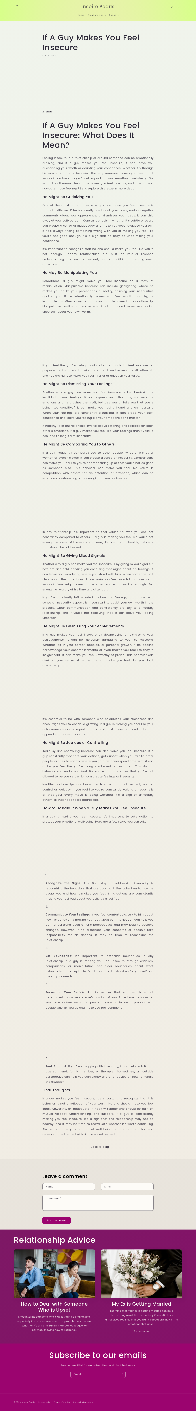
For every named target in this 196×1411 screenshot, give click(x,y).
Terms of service (62, 1402)
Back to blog (100, 1147)
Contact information (83, 1402)
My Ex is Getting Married (142, 1304)
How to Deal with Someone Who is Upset (54, 1307)
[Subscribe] (122, 1374)
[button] (17, 6)
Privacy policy (45, 1402)
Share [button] (49, 111)
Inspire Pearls (28, 1402)
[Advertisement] (98, 82)
